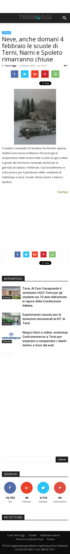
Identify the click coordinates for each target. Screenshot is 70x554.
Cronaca (6, 32)
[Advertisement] (35, 6)
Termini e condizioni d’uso (29, 539)
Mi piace (10, 483)
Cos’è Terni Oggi (16, 535)
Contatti (32, 535)
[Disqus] (35, 409)
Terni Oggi (10, 65)
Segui (27, 483)
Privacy (51, 539)
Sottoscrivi (60, 483)
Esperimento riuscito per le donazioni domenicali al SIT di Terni (43, 319)
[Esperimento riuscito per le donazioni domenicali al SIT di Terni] (11, 319)
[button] (65, 18)
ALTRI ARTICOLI (13, 278)
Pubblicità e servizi (50, 535)
